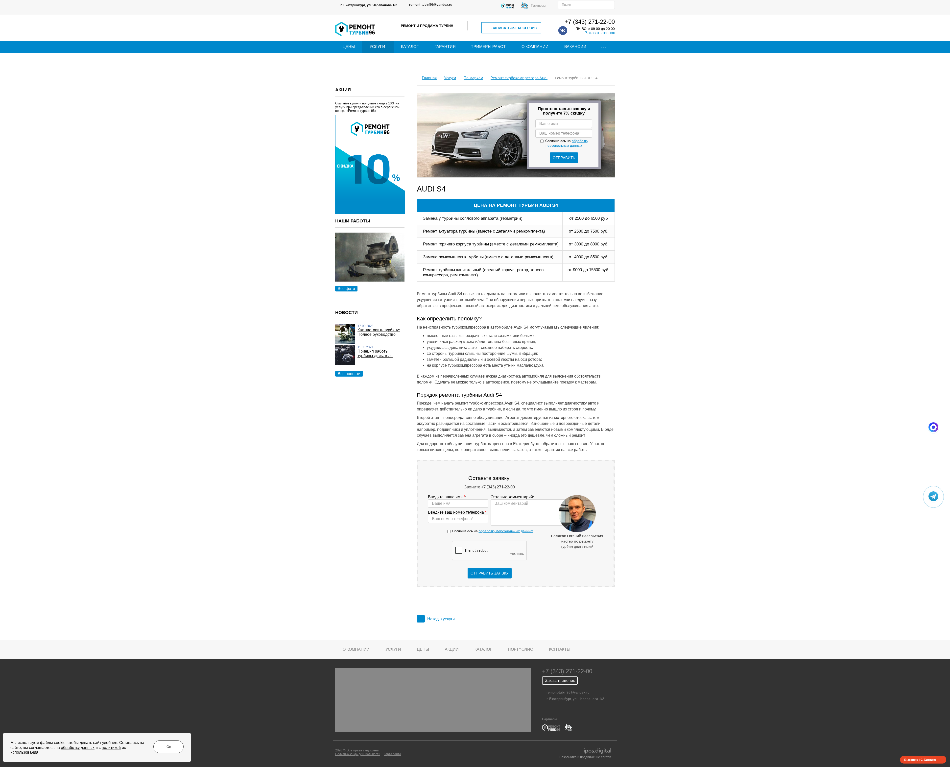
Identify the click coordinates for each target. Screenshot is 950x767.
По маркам (473, 77)
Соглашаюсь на (492, 531)
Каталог (410, 47)
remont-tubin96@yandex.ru (430, 4)
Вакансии (575, 47)
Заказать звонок (600, 33)
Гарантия (445, 47)
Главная (429, 77)
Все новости (349, 374)
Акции (452, 649)
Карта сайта (392, 754)
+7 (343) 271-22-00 (590, 21)
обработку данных (78, 747)
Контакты (559, 649)
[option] (369, 263)
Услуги (377, 47)
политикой (111, 747)
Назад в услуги (441, 619)
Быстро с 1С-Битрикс (920, 759)
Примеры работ (488, 47)
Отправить (564, 158)
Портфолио (520, 649)
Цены (349, 47)
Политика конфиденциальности (357, 754)
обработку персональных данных (506, 531)
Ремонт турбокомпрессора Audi (519, 77)
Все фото (346, 289)
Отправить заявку (490, 573)
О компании (535, 47)
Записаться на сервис (514, 28)
